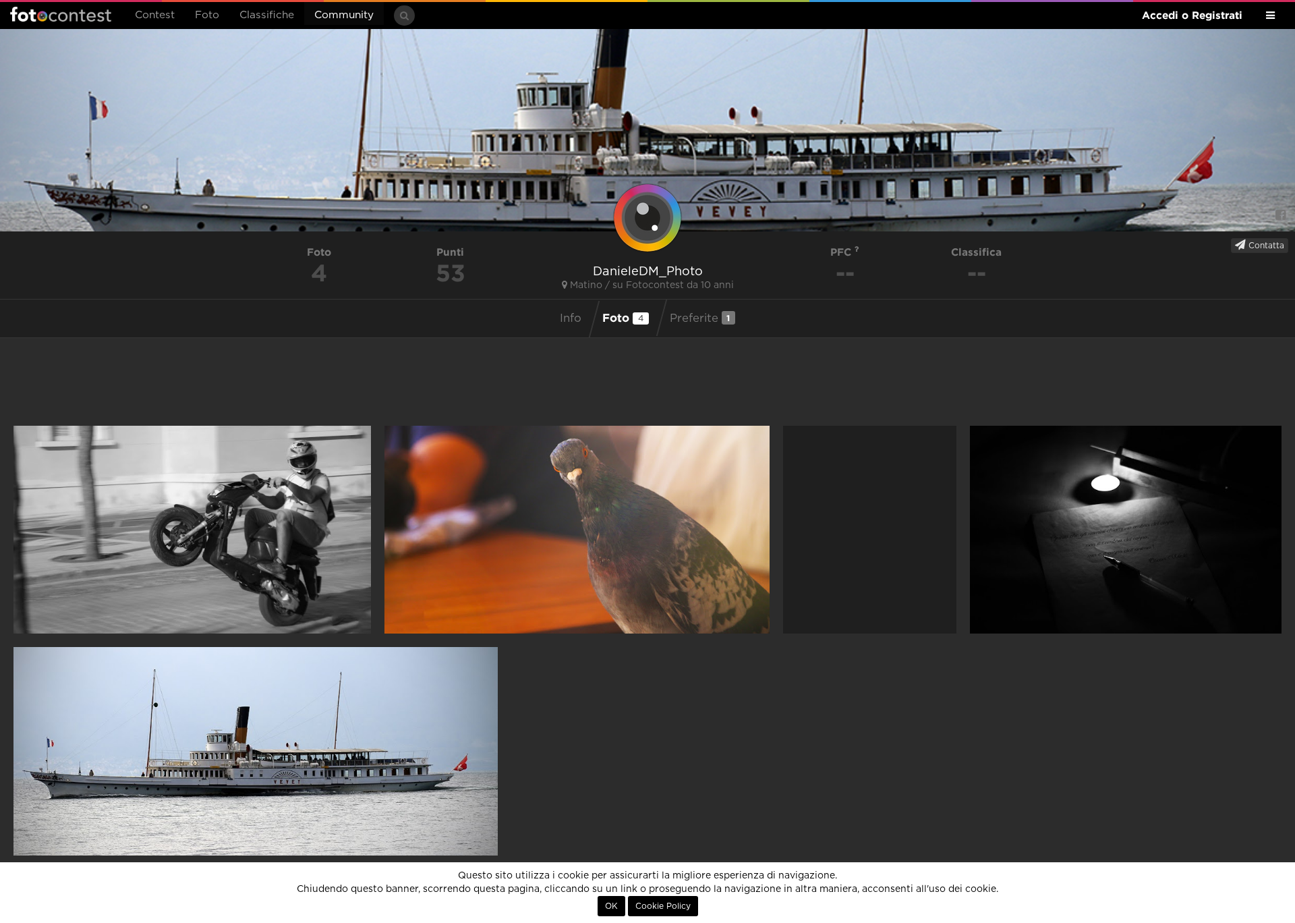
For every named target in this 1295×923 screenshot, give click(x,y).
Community (344, 15)
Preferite (700, 318)
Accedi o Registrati (1192, 15)
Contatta (1265, 246)
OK (611, 906)
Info (570, 318)
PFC (842, 252)
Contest (155, 15)
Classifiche (266, 15)
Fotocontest (60, 14)
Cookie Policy (663, 906)
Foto (207, 15)
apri (192, 530)
